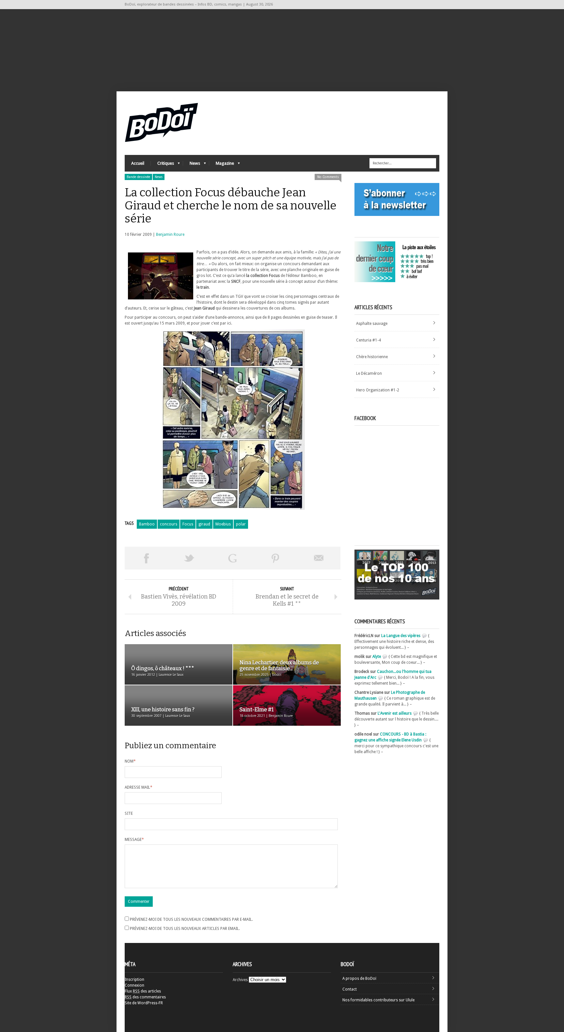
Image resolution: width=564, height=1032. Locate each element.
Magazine (221, 165)
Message (134, 839)
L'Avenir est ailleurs (395, 713)
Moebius (223, 524)
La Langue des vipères (400, 635)
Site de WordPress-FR (144, 1003)
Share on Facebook (146, 558)
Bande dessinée (138, 177)
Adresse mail (138, 787)
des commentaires (145, 997)
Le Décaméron (369, 373)
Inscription (134, 979)
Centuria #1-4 (368, 340)
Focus (187, 524)
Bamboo (147, 524)
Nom (130, 761)
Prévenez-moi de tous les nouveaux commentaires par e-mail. (191, 919)
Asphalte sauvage (371, 323)
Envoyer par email (318, 558)
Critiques (162, 165)
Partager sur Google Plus (232, 558)
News (191, 165)
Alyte (376, 656)
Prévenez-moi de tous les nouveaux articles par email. (185, 928)
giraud (204, 524)
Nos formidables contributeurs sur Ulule (378, 1000)
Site (129, 813)
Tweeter (189, 558)
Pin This (275, 558)
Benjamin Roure (170, 234)
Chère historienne (372, 357)
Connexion (134, 985)
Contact (349, 989)
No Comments (328, 177)
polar (241, 524)
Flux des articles (143, 991)
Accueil (137, 163)
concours (168, 524)
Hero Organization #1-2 (377, 390)
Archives (240, 980)
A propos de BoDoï (359, 978)
